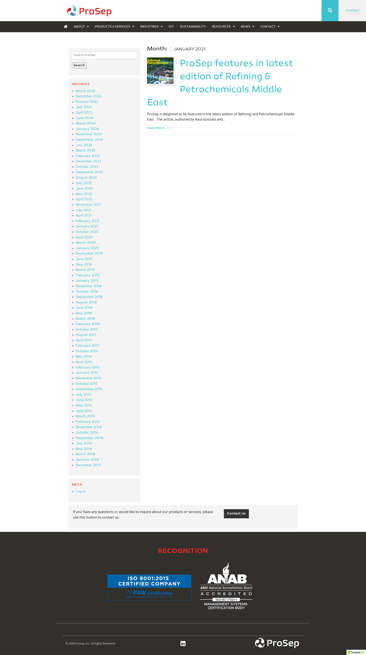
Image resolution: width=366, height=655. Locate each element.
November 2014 (89, 427)
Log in (81, 491)
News (245, 26)
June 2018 (84, 308)
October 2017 (87, 329)
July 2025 (84, 107)
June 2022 (84, 188)
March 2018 (85, 319)
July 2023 (84, 145)
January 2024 (87, 129)
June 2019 (84, 259)
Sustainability (193, 26)
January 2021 (87, 226)
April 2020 (84, 237)
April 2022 (84, 199)
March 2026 (85, 91)
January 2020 (87, 248)
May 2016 (84, 357)
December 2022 (88, 161)
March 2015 (85, 416)
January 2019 (87, 280)
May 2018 (84, 313)
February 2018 (88, 324)
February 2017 (87, 346)
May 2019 (84, 264)
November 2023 (89, 134)
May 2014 (84, 449)
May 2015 (84, 405)
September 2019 (89, 253)
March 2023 (85, 150)
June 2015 (84, 400)
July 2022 (84, 183)
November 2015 (88, 378)
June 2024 (84, 118)
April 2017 (84, 340)
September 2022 (89, 172)
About (79, 26)
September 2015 (89, 389)
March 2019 (85, 270)
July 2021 (83, 210)
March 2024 (86, 123)
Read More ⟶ (159, 128)
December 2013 (88, 465)
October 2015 (87, 384)
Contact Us (236, 513)
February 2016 (88, 367)
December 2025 (88, 96)
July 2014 (84, 443)
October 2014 (87, 432)
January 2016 (87, 373)
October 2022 (87, 167)
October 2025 (87, 102)
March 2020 (86, 243)
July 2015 (84, 394)
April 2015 (84, 411)
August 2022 (86, 177)
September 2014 (89, 438)
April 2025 (84, 112)
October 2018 (87, 291)
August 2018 (86, 302)
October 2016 (87, 351)
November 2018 (88, 286)
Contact (352, 10)
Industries (149, 26)
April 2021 (84, 215)
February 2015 (88, 422)
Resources (221, 26)
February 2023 (88, 156)
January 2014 (87, 460)
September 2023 (89, 140)
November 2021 (88, 205)
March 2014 (85, 454)
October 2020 (87, 232)
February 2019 (88, 275)
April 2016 (84, 362)
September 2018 (89, 297)
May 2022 (84, 194)
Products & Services (112, 26)
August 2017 (86, 335)
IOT (171, 26)
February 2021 (87, 221)
